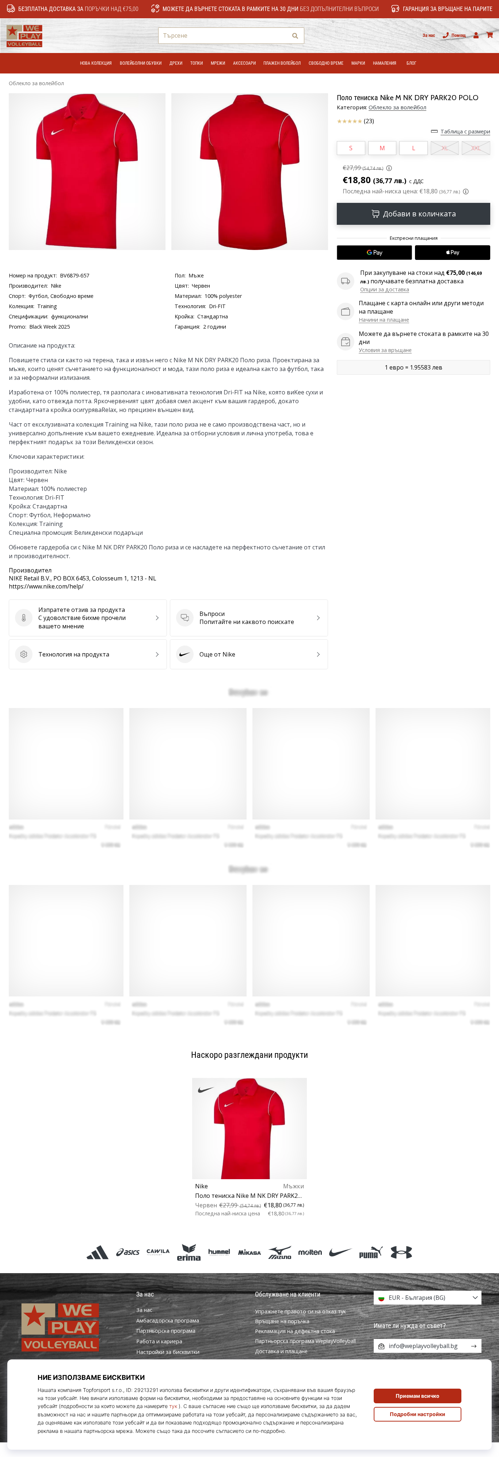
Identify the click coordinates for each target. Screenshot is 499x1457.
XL (445, 148)
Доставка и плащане (281, 1351)
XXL (476, 148)
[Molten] (310, 1252)
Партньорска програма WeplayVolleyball (305, 1340)
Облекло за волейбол (36, 83)
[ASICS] (128, 1252)
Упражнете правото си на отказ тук (300, 1311)
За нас (429, 35)
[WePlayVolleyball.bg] (71, 1326)
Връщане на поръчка (282, 1321)
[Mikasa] (249, 1252)
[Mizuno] (280, 1252)
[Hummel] (219, 1252)
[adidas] (97, 1252)
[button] (281, 35)
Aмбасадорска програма (167, 1320)
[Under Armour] (401, 1252)
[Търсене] (295, 35)
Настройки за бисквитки (167, 1352)
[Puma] (371, 1252)
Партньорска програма (165, 1330)
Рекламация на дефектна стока (295, 1331)
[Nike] (340, 1252)
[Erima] (189, 1252)
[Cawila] (158, 1252)
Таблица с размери (465, 131)
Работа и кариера (159, 1341)
